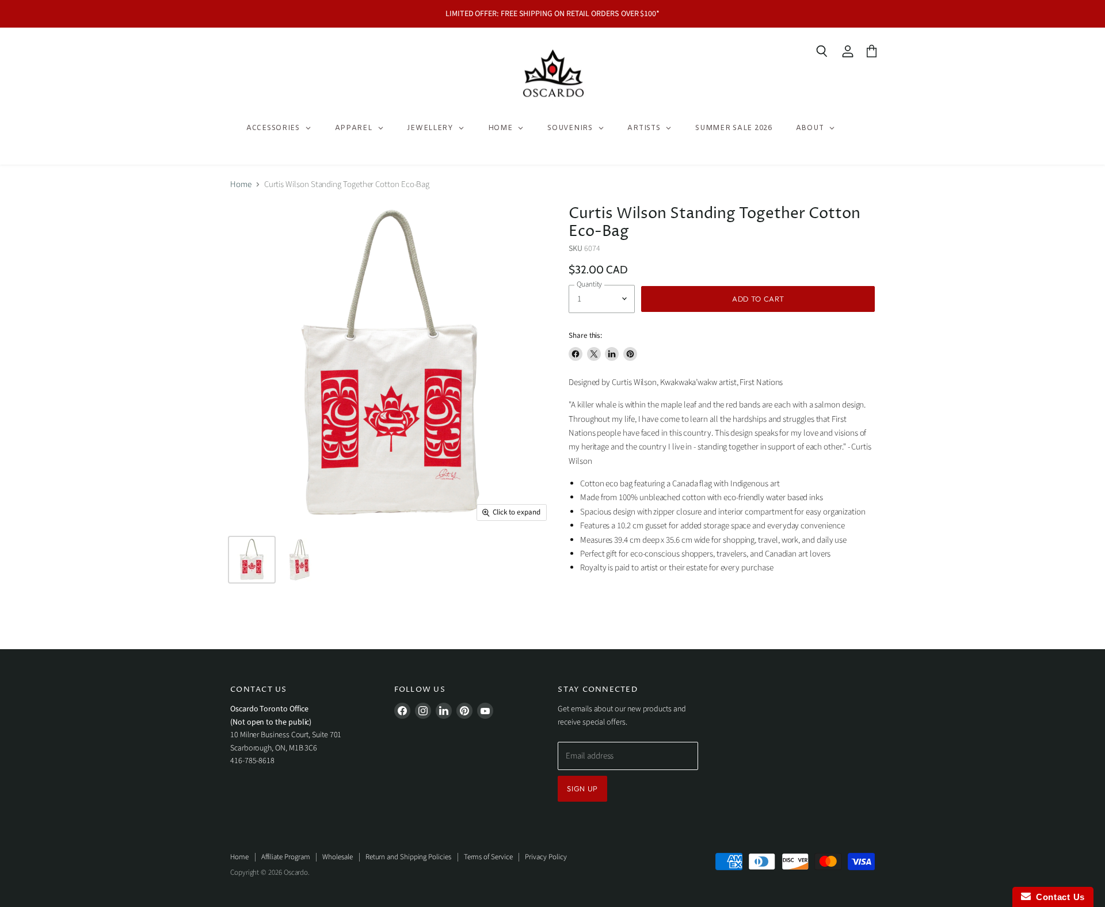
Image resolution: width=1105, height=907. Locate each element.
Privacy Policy (545, 857)
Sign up (582, 788)
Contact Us (1058, 897)
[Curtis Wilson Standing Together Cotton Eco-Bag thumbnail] (252, 559)
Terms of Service (488, 857)
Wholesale (337, 857)
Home (241, 184)
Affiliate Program (285, 857)
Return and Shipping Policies (408, 857)
